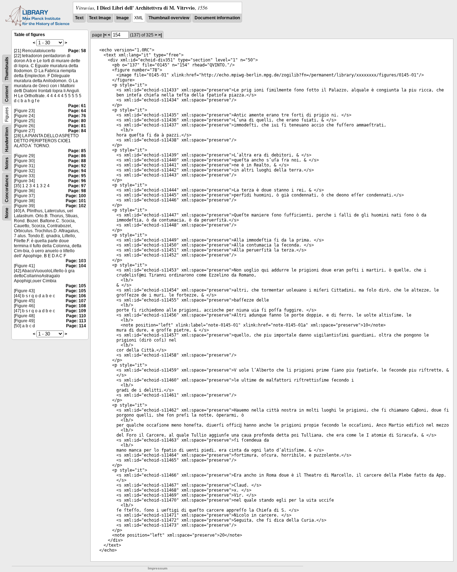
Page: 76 (77, 115)
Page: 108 (76, 305)
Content (6, 94)
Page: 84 (77, 130)
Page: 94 (77, 170)
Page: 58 (77, 50)
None (6, 213)
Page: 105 (76, 285)
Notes (6, 163)
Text (79, 17)
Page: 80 (77, 120)
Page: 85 (77, 150)
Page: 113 (76, 320)
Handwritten (6, 139)
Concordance (6, 188)
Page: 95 (77, 175)
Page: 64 (77, 110)
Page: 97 (77, 185)
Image (122, 17)
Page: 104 (76, 265)
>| (160, 35)
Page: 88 (77, 160)
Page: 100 (76, 195)
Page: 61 (77, 105)
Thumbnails (6, 68)
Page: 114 (76, 325)
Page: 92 (77, 165)
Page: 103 (76, 260)
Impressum (157, 568)
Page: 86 (77, 155)
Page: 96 (77, 180)
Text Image (100, 17)
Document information (217, 17)
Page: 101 (76, 200)
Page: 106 (76, 295)
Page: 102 (76, 205)
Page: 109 (76, 310)
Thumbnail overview (169, 17)
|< (105, 35)
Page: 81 (77, 125)
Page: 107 (76, 300)
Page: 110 (76, 315)
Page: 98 (77, 190)
